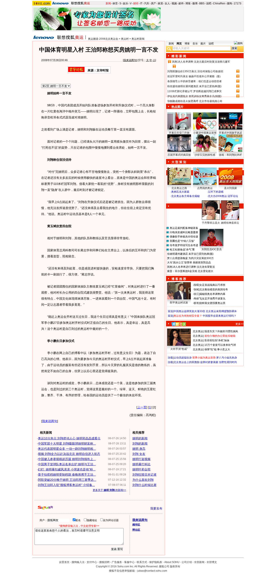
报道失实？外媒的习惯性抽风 (221, 331)
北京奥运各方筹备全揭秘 (185, 196)
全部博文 (212, 562)
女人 (167, 3)
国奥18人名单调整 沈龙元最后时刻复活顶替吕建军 (201, 61)
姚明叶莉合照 (141, 469)
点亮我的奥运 (205, 188)
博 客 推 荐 (178, 279)
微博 (195, 3)
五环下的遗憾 (215, 191)
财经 (135, 3)
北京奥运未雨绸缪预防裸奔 (221, 311)
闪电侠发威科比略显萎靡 (184, 232)
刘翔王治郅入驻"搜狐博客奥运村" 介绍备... (66, 485)
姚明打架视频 (141, 459)
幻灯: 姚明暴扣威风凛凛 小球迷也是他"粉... (67, 469)
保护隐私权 (155, 562)
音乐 (195, 43)
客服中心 (129, 562)
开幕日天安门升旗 (179, 132)
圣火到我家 (230, 188)
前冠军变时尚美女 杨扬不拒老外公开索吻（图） (194, 76)
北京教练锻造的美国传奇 (213, 289)
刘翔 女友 (138, 454)
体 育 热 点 (207, 227)
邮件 (181, 3)
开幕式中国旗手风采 (230, 132)
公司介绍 (187, 562)
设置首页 (64, 562)
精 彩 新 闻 (178, 56)
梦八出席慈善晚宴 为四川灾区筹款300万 (190, 258)
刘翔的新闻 (139, 443)
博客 (188, 3)
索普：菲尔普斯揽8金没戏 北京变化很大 (190, 271)
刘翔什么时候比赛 (144, 485)
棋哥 (196, 303)
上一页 (141, 407)
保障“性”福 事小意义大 (217, 349)
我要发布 (156, 508)
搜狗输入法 (78, 562)
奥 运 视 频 (179, 200)
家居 (160, 3)
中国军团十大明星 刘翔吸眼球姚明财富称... (67, 443)
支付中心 (92, 562)
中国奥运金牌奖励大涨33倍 (189, 311)
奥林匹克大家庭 (180, 191)
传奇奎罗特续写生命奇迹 (184, 245)
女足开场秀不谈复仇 (213, 298)
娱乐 (125, 3)
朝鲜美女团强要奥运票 (212, 303)
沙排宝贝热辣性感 (204, 154)
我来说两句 (130, 60)
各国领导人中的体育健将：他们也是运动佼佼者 (194, 81)
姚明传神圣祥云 (230, 222)
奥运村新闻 (138, 38)
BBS (201, 3)
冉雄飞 (197, 298)
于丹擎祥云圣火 (211, 222)
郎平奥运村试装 (179, 302)
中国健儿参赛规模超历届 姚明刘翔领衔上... (67, 459)
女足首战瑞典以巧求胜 (212, 284)
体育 (115, 3)
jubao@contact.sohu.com (152, 570)
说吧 (208, 3)
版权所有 (175, 566)
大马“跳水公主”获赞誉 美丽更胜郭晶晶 (189, 262)
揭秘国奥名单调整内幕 (212, 294)
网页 (179, 43)
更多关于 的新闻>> (109, 490)
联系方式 (142, 562)
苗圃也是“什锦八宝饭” (182, 240)
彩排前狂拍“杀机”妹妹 (216, 340)
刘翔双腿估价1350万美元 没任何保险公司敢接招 (195, 71)
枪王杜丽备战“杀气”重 (182, 249)
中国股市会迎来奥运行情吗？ (219, 315)
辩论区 (136, 529)
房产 (153, 3)
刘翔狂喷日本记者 (144, 474)
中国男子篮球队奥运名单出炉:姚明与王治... (67, 464)
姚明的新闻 (139, 438)
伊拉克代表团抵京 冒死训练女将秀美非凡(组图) (194, 96)
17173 (237, 3)
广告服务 (117, 562)
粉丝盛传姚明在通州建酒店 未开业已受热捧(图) (194, 86)
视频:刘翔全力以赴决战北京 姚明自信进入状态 (69, 454)
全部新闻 (199, 562)
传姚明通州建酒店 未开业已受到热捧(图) (190, 253)
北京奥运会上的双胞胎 (186, 362)
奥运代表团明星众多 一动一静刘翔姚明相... (67, 448)
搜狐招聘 (104, 562)
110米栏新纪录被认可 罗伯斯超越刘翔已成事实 (194, 91)
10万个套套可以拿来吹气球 (220, 344)
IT (141, 3)
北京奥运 (198, 331)
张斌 (196, 289)
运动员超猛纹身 (183, 357)
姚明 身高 (138, 448)
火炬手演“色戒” (179, 349)
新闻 (108, 3)
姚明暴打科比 (141, 464)
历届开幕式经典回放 (179, 154)
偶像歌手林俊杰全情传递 (184, 236)
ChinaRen (219, 3)
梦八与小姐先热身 (226, 357)
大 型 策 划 (178, 162)
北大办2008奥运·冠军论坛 (223, 196)
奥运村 (125, 38)
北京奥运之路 (179, 188)
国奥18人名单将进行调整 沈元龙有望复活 (191, 266)
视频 (174, 3)
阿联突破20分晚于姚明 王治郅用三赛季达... (67, 479)
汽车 (146, 3)
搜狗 (229, 3)
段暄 (196, 284)
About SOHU (171, 562)
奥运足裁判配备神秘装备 (184, 228)
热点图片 (177, 107)
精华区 (136, 524)
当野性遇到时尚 (228, 362)
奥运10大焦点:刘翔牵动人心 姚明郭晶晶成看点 (69, 438)
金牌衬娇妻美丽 (209, 362)
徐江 (196, 294)
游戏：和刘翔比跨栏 (230, 154)
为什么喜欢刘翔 (143, 479)
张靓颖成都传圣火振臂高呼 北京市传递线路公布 (194, 101)
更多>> (239, 324)
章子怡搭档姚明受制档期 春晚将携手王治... (67, 474)
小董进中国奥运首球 (204, 132)
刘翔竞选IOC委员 (212, 249)
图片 (203, 43)
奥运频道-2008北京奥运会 (103, 38)
